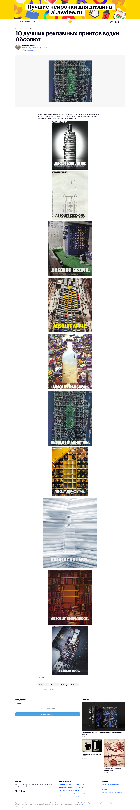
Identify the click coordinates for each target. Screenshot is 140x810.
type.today (81, 804)
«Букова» (32, 50)
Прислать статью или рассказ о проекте (110, 785)
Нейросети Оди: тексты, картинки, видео (112, 793)
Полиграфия (43, 689)
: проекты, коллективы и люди (71, 787)
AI (16, 21)
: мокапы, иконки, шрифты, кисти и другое (73, 793)
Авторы (35, 21)
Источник (41, 677)
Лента (21, 21)
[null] (43, 684)
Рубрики (27, 21)
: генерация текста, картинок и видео (72, 796)
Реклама (51, 689)
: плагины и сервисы (68, 790)
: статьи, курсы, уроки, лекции (71, 784)
